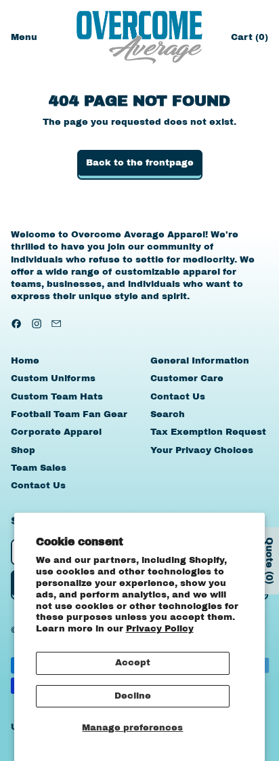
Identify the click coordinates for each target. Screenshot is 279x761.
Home (25, 361)
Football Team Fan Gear (69, 414)
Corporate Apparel (56, 432)
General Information (199, 361)
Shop (23, 450)
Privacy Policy (160, 628)
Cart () (249, 40)
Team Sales (38, 468)
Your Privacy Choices (201, 450)
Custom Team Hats (57, 397)
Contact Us (38, 485)
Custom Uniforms (53, 378)
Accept (132, 662)
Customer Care (186, 378)
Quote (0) (269, 560)
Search (167, 414)
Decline (132, 696)
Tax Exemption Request (208, 432)
